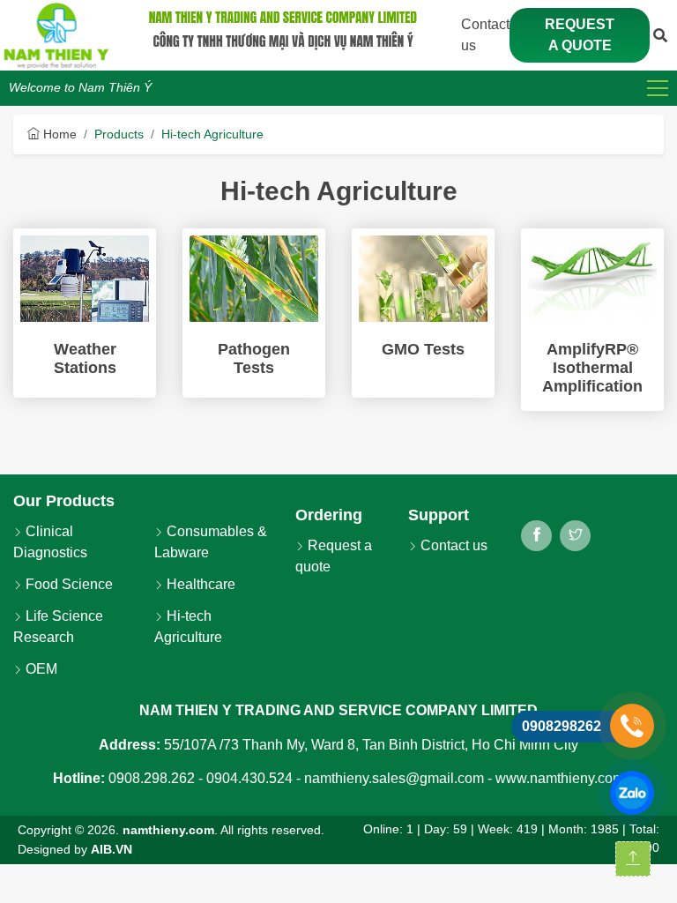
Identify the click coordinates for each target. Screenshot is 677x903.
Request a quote (579, 35)
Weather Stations (85, 358)
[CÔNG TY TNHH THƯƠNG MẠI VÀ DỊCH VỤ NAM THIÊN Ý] (56, 35)
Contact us (452, 545)
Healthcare (199, 584)
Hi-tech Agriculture (212, 134)
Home (58, 134)
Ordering (328, 515)
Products (119, 134)
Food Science (67, 584)
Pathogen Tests (254, 358)
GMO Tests (423, 349)
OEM (39, 668)
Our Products (64, 501)
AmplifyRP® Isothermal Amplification (592, 367)
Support (438, 515)
